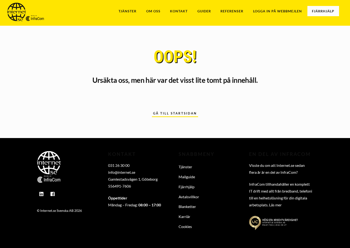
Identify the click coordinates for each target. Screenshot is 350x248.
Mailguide (187, 176)
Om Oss (153, 11)
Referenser (231, 11)
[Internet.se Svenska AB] (25, 18)
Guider (204, 11)
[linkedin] (41, 193)
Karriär (184, 216)
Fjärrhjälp (323, 11)
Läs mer (275, 205)
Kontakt (179, 11)
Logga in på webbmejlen (277, 11)
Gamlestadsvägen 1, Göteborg (133, 179)
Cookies (185, 226)
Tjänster (127, 11)
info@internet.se (121, 172)
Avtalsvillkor (189, 196)
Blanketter (187, 206)
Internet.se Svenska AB (57, 210)
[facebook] (53, 193)
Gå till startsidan (175, 113)
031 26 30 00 (119, 165)
